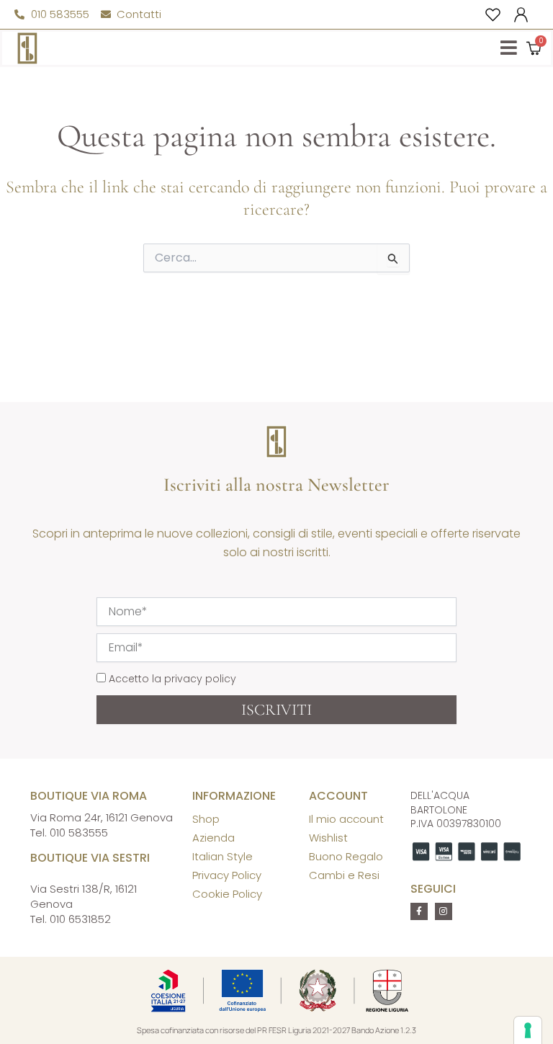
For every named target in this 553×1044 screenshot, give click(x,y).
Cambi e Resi (344, 875)
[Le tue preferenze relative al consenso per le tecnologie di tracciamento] (527, 1030)
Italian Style (222, 856)
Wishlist (328, 837)
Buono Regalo (346, 856)
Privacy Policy (226, 875)
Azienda (213, 837)
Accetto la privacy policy (172, 679)
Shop (206, 818)
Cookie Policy (227, 893)
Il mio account (346, 818)
